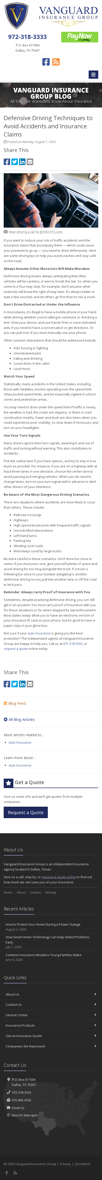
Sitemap (50, 892)
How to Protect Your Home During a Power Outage (43, 927)
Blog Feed (17, 703)
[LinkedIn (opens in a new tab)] (22, 162)
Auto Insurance (20, 742)
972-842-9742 (21, 1100)
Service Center (17, 1015)
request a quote (16, 648)
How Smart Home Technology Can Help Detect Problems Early (48, 942)
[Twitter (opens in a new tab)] (14, 162)
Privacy (65, 1164)
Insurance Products (20, 1025)
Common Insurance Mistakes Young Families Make (43, 957)
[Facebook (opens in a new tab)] (7, 162)
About (21, 892)
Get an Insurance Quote (24, 1036)
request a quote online (59, 877)
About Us (12, 994)
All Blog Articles (22, 719)
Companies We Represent (25, 1046)
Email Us (18, 1108)
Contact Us (14, 1004)
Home (8, 892)
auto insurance (39, 633)
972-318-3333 (72, 643)
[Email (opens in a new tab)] (30, 162)
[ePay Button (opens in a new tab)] (79, 37)
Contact (35, 892)
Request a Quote (26, 812)
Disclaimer (83, 1164)
